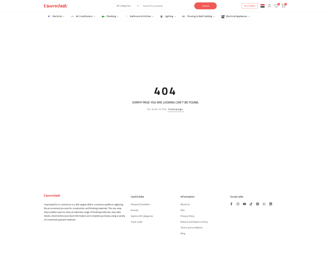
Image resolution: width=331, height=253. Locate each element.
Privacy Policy (187, 216)
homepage (175, 109)
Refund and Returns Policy (194, 222)
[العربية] (262, 5)
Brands (134, 210)
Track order (137, 222)
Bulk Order (249, 6)
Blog (182, 233)
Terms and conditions (191, 227)
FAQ (182, 210)
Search (205, 6)
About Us (185, 204)
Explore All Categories (142, 216)
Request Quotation (140, 204)
